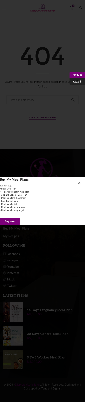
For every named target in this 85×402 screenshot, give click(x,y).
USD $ (75, 80)
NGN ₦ (76, 74)
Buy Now (10, 221)
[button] (79, 182)
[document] (42, 201)
